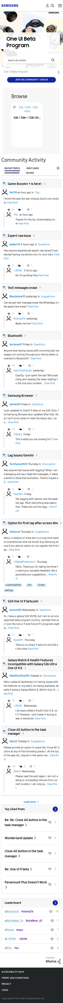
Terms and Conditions (15, 978)
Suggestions (48, 296)
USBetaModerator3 (24, 561)
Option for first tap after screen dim (33, 523)
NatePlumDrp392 (19, 675)
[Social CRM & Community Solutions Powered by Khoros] (53, 960)
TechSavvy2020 (18, 464)
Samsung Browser (20, 396)
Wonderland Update (19, 838)
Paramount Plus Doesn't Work (26, 882)
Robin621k (19, 318)
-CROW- (18, 270)
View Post (12, 202)
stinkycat (15, 531)
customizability (13, 585)
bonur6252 (16, 609)
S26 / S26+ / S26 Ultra (27, 117)
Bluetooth (15, 336)
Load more (30, 801)
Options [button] (53, 72)
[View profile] (4, 192)
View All (31, 809)
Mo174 (13, 192)
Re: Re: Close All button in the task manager (26, 822)
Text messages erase (22, 288)
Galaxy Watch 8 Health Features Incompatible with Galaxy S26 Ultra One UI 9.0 (32, 664)
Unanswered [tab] (12, 173)
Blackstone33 (17, 296)
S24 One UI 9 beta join (23, 601)
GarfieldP (15, 404)
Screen (41, 585)
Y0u (16, 214)
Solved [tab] (30, 173)
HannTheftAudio (23, 370)
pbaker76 (15, 244)
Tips (37, 192)
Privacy (6, 984)
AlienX (13, 741)
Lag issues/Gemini (21, 455)
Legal (5, 990)
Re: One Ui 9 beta (17, 869)
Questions (44, 244)
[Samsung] (9, 5)
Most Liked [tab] (32, 168)
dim (30, 585)
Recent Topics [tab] (12, 168)
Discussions (48, 464)
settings (9, 590)
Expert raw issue (19, 236)
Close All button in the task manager (24, 853)
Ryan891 (18, 640)
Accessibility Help (13, 972)
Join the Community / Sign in (31, 79)
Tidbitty (18, 434)
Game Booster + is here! (25, 184)
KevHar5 (18, 494)
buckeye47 (16, 344)
